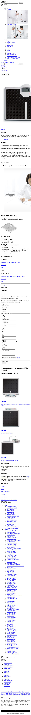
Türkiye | (11, 594)
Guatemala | (11, 544)
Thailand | (11, 593)
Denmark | (11, 610)
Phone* (4, 343)
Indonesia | (11, 568)
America (6, 529)
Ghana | (10, 512)
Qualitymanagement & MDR (13, 57)
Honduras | (11, 545)
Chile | (10, 536)
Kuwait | (11, 575)
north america (8, 667)
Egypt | (10, 509)
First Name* (5, 319)
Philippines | (11, 583)
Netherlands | (11, 629)
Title (3, 315)
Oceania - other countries (13, 653)
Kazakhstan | (12, 574)
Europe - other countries (12, 648)
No (2, 331)
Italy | (10, 624)
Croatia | (11, 606)
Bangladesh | (12, 563)
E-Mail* (4, 345)
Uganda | (11, 525)
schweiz (7, 668)
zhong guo (7, 669)
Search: (2, 2)
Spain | (10, 640)
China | (13, 564)
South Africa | (12, 520)
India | (10, 567)
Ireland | (10, 622)
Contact (5, 60)
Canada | (11, 535)
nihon (6, 671)
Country (4, 340)
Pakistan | (11, 582)
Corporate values (11, 42)
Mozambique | (13, 516)
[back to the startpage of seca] (7, 62)
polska (6, 675)
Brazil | (13, 533)
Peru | (10, 553)
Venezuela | (11, 558)
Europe (5, 599)
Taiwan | (11, 591)
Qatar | (10, 585)
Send (2, 267)
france (6, 664)
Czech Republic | (13, 609)
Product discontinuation (12, 58)
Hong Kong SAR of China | (15, 566)
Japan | (10, 571)
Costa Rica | (11, 539)
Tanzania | (11, 522)
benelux (7, 683)
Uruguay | (11, 556)
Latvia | (10, 625)
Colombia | (11, 537)
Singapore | (11, 587)
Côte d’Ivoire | (12, 508)
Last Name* (5, 322)
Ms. (4, 316)
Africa (5, 505)
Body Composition (11, 24)
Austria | (11, 601)
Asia (5, 560)
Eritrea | (10, 510)
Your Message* (6, 348)
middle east (7, 676)
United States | (12, 555)
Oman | (10, 581)
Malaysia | (11, 578)
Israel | (10, 570)
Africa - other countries (12, 528)
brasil (6, 678)
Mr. (4, 318)
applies (18, 357)
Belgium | (11, 602)
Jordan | (10, 572)
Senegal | (11, 518)
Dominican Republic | (14, 540)
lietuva (6, 684)
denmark (7, 686)
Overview (9, 41)
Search (20, 2)
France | (10, 616)
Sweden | (11, 641)
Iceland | (11, 621)
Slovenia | (11, 639)
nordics (6, 679)
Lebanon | (11, 576)
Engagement (10, 45)
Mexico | (11, 547)
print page (3, 285)
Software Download (11, 54)
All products (9, 9)
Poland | (10, 633)
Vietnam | (11, 597)
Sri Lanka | (11, 590)
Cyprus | (11, 608)
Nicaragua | (11, 549)
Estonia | (11, 613)
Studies (3, 494)
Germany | (11, 617)
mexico (6, 672)
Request (4, 309)
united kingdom (8, 665)
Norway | (11, 632)
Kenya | (10, 513)
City (3, 337)
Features (6, 139)
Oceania (6, 649)
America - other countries (13, 559)
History (8, 43)
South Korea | (12, 589)
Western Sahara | (12, 526)
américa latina (8, 680)
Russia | (10, 637)
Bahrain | (11, 562)
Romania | (11, 636)
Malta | (10, 628)
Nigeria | (11, 517)
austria (6, 673)
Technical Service (11, 53)
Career (8, 47)
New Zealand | (12, 652)
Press (2, 489)
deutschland (8, 663)
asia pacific (7, 682)
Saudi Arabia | (12, 586)
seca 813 (3, 129)
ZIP (3, 334)
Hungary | (11, 620)
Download (3, 265)
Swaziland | (11, 521)
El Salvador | (12, 543)
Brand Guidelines (5, 491)
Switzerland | (11, 643)
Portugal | (12, 635)
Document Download (12, 56)
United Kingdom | (13, 647)
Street (3, 328)
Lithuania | (11, 626)
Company (4, 325)
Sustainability (10, 46)
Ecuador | (11, 541)
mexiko (27, 693)
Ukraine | (11, 645)
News (8, 49)
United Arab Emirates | (14, 595)
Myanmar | (11, 579)
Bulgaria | (11, 605)
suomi (27, 694)
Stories (8, 50)
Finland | (11, 614)
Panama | (11, 551)
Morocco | (11, 514)
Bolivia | (11, 532)
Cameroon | (11, 506)
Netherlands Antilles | (14, 548)
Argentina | (11, 531)
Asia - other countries (12, 598)
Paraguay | (11, 552)
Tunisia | (10, 524)
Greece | (10, 618)
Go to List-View (4, 70)
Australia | (11, 651)
